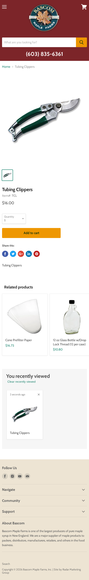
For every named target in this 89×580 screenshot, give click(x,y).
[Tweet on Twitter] (13, 254)
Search (6, 563)
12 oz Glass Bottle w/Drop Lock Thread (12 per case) (69, 342)
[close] (39, 394)
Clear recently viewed (21, 381)
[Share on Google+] (21, 254)
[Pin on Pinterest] (37, 254)
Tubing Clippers (20, 433)
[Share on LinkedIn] (29, 254)
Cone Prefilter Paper (18, 340)
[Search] (81, 42)
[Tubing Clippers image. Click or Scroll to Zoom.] (44, 122)
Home (6, 67)
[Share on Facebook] (5, 254)
